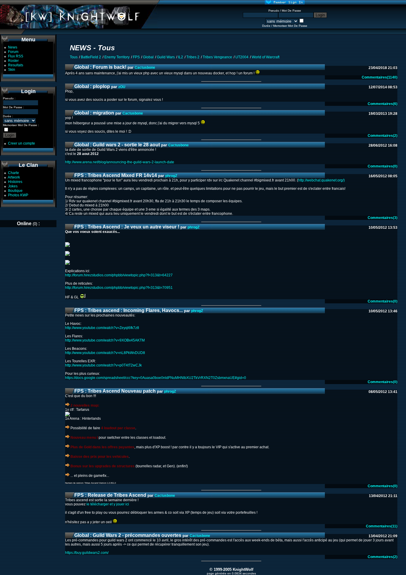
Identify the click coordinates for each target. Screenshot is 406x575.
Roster (13, 61)
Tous (74, 57)
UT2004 (241, 57)
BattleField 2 (91, 57)
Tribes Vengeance (217, 57)
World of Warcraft (265, 57)
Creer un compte (21, 143)
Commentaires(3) (382, 218)
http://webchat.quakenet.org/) (321, 180)
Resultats (15, 65)
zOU (121, 87)
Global (148, 57)
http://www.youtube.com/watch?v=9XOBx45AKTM (105, 340)
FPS (136, 57)
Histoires (15, 182)
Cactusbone (145, 67)
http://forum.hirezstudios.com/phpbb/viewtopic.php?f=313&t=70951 (119, 288)
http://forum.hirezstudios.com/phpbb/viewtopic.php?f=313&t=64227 (119, 275)
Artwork (14, 177)
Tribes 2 (192, 57)
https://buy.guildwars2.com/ (86, 553)
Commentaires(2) (382, 136)
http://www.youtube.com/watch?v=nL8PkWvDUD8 (105, 353)
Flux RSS (15, 56)
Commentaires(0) (382, 166)
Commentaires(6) (382, 104)
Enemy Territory (117, 57)
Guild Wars (166, 57)
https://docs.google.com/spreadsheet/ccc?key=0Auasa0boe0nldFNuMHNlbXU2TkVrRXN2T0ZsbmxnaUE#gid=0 (155, 378)
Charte (13, 173)
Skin (11, 70)
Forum (13, 52)
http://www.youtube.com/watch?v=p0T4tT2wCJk (103, 365)
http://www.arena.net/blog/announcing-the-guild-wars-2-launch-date (119, 162)
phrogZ (171, 176)
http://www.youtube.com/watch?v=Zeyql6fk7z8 (102, 328)
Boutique (15, 191)
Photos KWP (18, 195)
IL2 (180, 57)
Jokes (13, 186)
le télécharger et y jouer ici (107, 504)
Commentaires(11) (381, 526)
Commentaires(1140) (379, 77)
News (12, 47)
